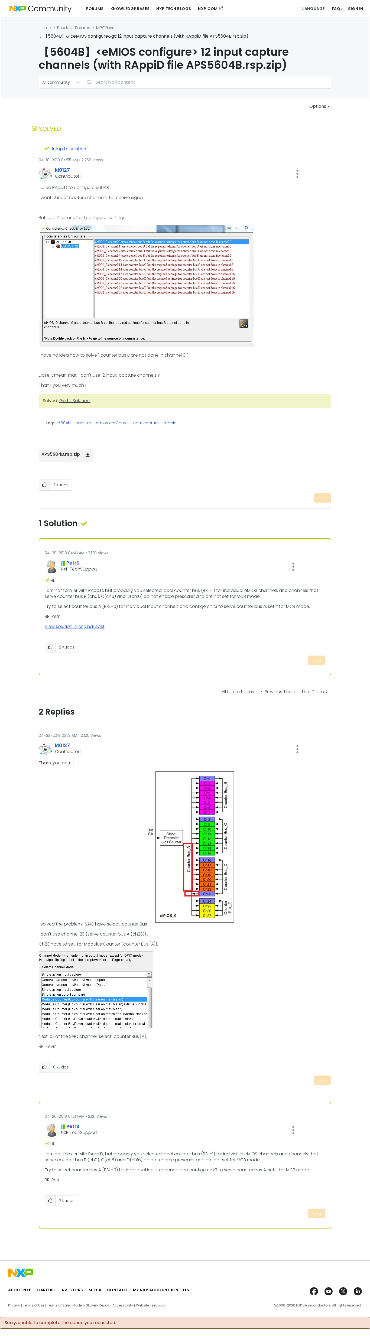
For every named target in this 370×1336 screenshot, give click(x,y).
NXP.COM (208, 8)
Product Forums (73, 28)
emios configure (112, 423)
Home (45, 28)
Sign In (355, 8)
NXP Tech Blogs (173, 8)
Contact (117, 1290)
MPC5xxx (105, 28)
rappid (170, 423)
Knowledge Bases (130, 8)
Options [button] (317, 106)
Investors (71, 1290)
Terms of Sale (58, 1305)
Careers (46, 1290)
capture (83, 423)
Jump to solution (68, 149)
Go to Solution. (74, 400)
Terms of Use (33, 1305)
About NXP (20, 1290)
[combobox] (207, 82)
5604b (64, 423)
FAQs (337, 8)
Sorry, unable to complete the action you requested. (60, 1323)
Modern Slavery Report (91, 1305)
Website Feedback (151, 1305)
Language (313, 8)
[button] (297, 174)
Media (95, 1290)
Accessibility (122, 1305)
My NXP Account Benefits (161, 1290)
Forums (94, 8)
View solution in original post (75, 626)
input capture (145, 423)
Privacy (14, 1305)
